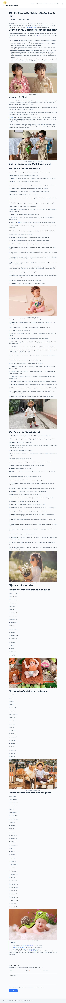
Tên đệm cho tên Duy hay (28, 949)
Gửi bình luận (13, 990)
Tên (11, 970)
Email (28, 970)
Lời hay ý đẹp (26, 19)
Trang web (45, 970)
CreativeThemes (29, 1000)
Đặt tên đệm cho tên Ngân (29, 945)
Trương (19, 222)
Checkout (32, 3)
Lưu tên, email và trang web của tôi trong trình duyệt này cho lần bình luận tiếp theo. (27, 987)
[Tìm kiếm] (62, 3)
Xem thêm (56, 3)
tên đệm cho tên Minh (31, 950)
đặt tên (38, 35)
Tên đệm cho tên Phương (19, 947)
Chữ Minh (11, 117)
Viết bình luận (13, 975)
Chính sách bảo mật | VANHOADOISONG (44, 3)
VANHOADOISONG (10, 5)
